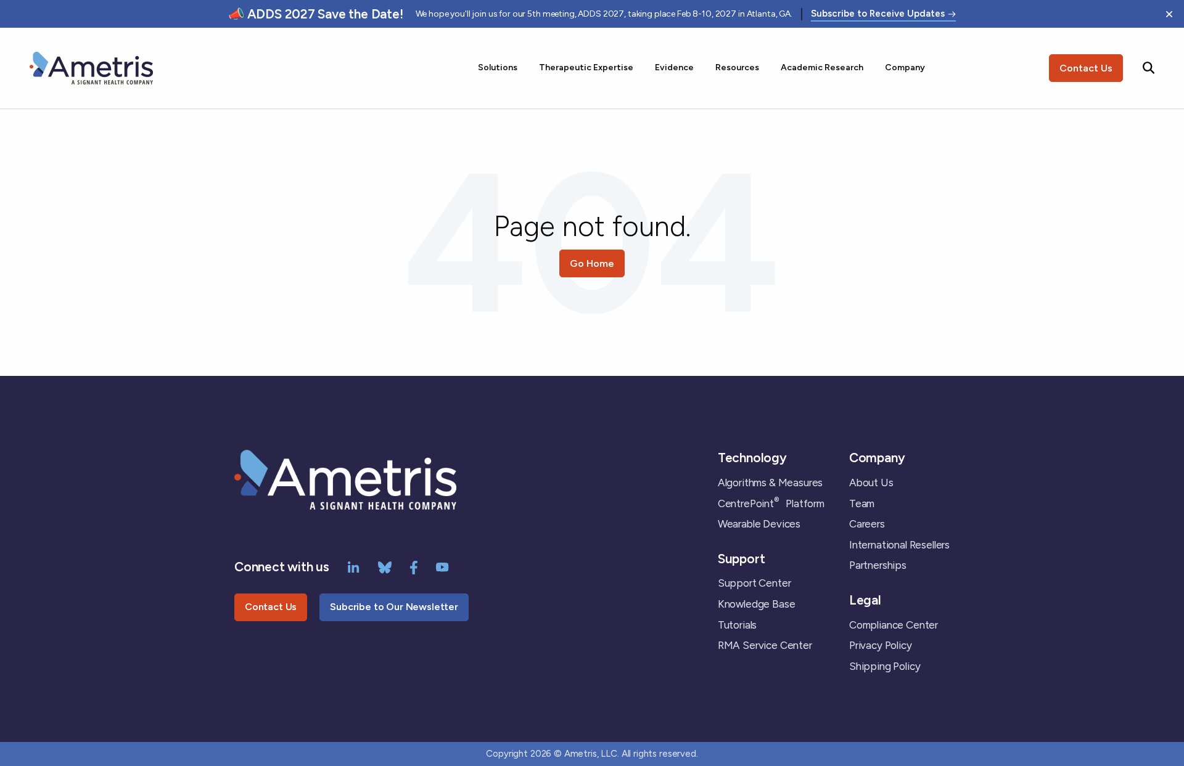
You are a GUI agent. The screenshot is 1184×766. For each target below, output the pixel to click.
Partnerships (877, 565)
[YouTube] (442, 566)
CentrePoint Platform (771, 503)
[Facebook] (413, 566)
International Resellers (899, 545)
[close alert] (1169, 14)
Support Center (754, 583)
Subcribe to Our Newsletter (394, 607)
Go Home (592, 263)
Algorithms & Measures (770, 482)
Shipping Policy (884, 666)
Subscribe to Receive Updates (878, 14)
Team (861, 503)
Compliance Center (893, 625)
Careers (867, 524)
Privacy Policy (880, 645)
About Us (871, 482)
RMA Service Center (765, 645)
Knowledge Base (757, 604)
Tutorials (737, 625)
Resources (737, 67)
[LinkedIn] (354, 566)
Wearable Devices (759, 524)
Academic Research (822, 67)
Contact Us (1085, 68)
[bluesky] (385, 566)
